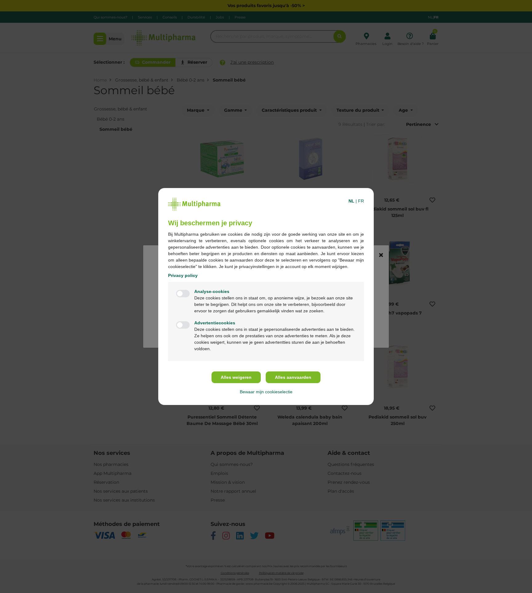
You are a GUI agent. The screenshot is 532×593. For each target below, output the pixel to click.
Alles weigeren (236, 377)
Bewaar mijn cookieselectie (266, 391)
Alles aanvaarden (293, 377)
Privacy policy (183, 275)
